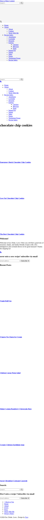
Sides (10, 54)
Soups (11, 56)
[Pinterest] (6, 81)
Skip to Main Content (7, 1)
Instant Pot (12, 50)
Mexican (16, 47)
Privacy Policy (9, 514)
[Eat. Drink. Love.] (13, 77)
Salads (11, 52)
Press (6, 510)
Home (6, 25)
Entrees (11, 43)
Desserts (11, 41)
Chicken (15, 45)
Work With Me (14, 33)
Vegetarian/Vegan (14, 58)
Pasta (14, 48)
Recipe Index (8, 35)
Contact (11, 31)
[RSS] (0, 81)
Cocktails (12, 39)
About (6, 27)
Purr (26, 517)
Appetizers (12, 37)
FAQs (6, 508)
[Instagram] (7, 81)
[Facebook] (4, 81)
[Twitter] (2, 81)
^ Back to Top (9, 502)
